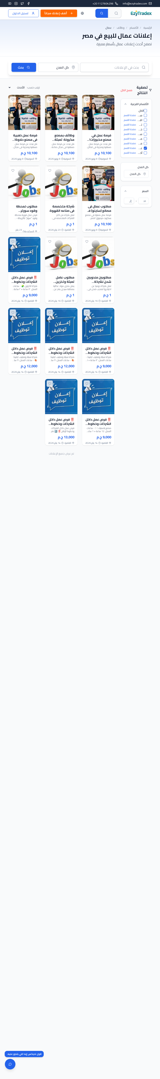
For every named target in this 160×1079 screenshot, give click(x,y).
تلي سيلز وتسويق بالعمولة (140, 124)
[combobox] (114, 13)
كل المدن (143, 167)
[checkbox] (145, 110)
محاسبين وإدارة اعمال (140, 138)
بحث (21, 67)
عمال (140, 148)
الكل (141, 110)
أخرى (140, 152)
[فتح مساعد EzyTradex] (10, 1064)
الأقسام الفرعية (139, 104)
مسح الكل (126, 90)
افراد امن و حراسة (140, 120)
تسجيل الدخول (20, 13)
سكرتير (140, 115)
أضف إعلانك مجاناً (55, 13)
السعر (145, 191)
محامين (140, 143)
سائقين (140, 134)
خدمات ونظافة (140, 129)
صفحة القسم (130, 115)
